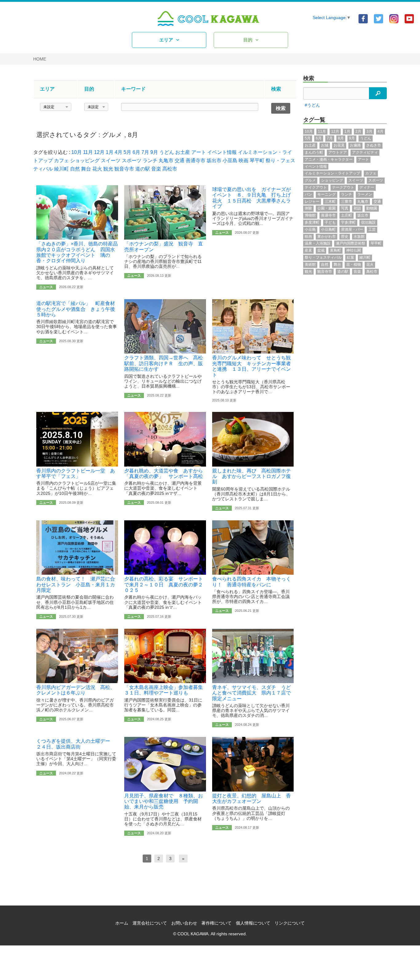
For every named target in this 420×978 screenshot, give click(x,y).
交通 (179, 160)
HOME (39, 59)
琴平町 (257, 160)
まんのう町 (314, 152)
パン (308, 194)
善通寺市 (195, 160)
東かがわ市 (326, 236)
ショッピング (85, 160)
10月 (76, 152)
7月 (145, 152)
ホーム (121, 923)
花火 (97, 168)
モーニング (326, 194)
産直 (308, 250)
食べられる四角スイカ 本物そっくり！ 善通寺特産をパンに (251, 581)
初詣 (357, 208)
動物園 (371, 208)
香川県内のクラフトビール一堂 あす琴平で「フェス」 (75, 473)
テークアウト (343, 187)
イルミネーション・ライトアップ (332, 173)
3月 (369, 131)
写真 (344, 208)
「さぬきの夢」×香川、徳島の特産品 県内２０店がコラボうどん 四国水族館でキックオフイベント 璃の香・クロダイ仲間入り (79, 252)
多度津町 (312, 222)
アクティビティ (365, 152)
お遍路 (355, 145)
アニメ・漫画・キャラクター (329, 159)
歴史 (344, 236)
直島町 (335, 250)
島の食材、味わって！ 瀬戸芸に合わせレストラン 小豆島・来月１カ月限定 (75, 584)
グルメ (112, 134)
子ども (330, 222)
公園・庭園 (326, 208)
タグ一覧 (314, 120)
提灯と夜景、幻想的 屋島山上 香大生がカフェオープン (251, 798)
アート (198, 152)
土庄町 (346, 215)
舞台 (86, 168)
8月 (133, 134)
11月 (88, 152)
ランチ (150, 160)
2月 (358, 131)
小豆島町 (328, 229)
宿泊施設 (368, 222)
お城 (324, 145)
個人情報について (253, 923)
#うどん (312, 105)
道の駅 (142, 168)
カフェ (61, 160)
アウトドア (337, 152)
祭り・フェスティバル (323, 257)
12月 (99, 152)
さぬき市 (373, 145)
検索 (308, 78)
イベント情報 (222, 152)
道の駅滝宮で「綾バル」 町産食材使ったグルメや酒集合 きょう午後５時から (75, 309)
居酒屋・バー (352, 229)
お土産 (182, 152)
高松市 (169, 168)
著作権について (216, 923)
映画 (243, 160)
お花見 (339, 145)
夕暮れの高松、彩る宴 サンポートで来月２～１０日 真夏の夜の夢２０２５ (163, 584)
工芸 (372, 229)
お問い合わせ (184, 923)
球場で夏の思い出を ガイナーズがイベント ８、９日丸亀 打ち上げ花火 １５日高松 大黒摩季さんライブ (251, 198)
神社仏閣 (353, 250)
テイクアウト (316, 187)
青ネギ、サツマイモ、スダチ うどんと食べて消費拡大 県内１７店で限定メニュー (251, 693)
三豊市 (346, 201)
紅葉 (350, 257)
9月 (154, 152)
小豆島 (230, 160)
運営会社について (150, 923)
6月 (136, 152)
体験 (308, 208)
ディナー (366, 187)
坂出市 (214, 160)
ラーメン (364, 194)
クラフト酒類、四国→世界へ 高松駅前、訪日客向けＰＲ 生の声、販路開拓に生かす (163, 363)
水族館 (359, 236)
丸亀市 (166, 160)
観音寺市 (124, 168)
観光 (108, 168)
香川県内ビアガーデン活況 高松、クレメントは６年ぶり (75, 690)
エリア (166, 39)
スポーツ (131, 160)
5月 (127, 152)
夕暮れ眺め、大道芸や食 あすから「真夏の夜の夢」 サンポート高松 (163, 473)
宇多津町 (348, 222)
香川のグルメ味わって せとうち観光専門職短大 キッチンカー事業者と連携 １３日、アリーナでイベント (251, 366)
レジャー (312, 201)
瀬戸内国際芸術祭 (350, 243)
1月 (109, 152)
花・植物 (353, 264)
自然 (75, 168)
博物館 (310, 215)
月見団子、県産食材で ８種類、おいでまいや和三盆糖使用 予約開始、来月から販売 (163, 801)
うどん (166, 152)
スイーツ (111, 160)
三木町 (330, 201)
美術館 (310, 264)
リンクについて (290, 923)
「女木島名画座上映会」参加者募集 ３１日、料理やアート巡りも (166, 690)
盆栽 (321, 250)
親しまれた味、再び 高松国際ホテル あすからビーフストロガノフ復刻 (251, 476)
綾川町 (61, 168)
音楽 (156, 168)
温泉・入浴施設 (318, 243)
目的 (247, 39)
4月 (118, 152)
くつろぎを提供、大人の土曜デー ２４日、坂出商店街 (75, 743)
